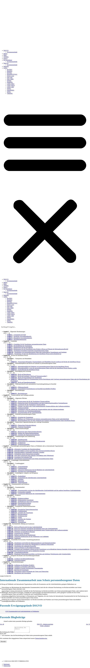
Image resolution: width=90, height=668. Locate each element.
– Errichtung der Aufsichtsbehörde (23, 471)
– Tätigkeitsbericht (19, 482)
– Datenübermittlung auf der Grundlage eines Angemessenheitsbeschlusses (31, 450)
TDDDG (6, 57)
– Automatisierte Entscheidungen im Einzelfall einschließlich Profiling (33, 389)
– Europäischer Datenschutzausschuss (24, 509)
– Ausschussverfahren (16, 560)
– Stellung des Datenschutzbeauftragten (25, 433)
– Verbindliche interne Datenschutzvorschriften (23, 454)
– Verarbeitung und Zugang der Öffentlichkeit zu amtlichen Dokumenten (30, 544)
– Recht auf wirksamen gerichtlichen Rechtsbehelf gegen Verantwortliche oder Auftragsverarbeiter (37, 530)
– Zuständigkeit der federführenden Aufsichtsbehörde (28, 477)
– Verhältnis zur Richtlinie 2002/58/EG (21, 566)
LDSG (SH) (10, 87)
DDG (5, 55)
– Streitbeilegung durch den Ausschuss (24, 501)
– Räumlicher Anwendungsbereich (19, 338)
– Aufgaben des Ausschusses (22, 512)
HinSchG (6, 66)
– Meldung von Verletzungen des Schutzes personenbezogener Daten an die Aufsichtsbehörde (40, 419)
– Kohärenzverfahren (20, 498)
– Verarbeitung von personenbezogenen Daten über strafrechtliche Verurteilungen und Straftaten (37, 352)
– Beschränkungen (19, 393)
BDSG (5, 53)
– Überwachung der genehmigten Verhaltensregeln (28, 441)
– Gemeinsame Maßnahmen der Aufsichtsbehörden (28, 493)
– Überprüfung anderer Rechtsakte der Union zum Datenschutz (27, 571)
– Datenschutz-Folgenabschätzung (23, 425)
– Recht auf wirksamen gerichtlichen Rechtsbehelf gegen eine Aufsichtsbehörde (32, 528)
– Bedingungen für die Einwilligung (20, 347)
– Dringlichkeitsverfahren (21, 503)
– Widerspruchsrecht (19, 387)
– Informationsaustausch (20, 505)
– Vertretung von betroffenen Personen (21, 532)
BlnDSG (9, 73)
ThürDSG (10, 93)
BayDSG (9, 69)
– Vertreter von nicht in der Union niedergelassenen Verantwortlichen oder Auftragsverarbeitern (40, 406)
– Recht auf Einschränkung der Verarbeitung (26, 377)
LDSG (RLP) (11, 85)
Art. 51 (88, 624)
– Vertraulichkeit (18, 522)
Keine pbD (3, 633)
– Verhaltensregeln (19, 439)
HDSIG (9, 80)
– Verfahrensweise (19, 516)
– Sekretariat (17, 520)
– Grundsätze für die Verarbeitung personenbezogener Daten (26, 344)
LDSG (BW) (10, 84)
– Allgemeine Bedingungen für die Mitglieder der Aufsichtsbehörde (32, 470)
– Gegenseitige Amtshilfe (21, 492)
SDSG (9, 92)
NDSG (9, 88)
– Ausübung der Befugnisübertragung (20, 559)
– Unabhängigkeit (19, 468)
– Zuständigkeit (18, 476)
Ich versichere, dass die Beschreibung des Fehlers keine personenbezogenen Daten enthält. (27, 635)
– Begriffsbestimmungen (16, 339)
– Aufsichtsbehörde (19, 466)
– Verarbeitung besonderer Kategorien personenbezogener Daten (28, 350)
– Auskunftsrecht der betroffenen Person (25, 369)
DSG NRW (10, 79)
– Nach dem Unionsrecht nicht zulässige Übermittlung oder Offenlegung (30, 455)
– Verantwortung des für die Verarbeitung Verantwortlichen (30, 401)
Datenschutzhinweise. (41, 638)
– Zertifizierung (18, 443)
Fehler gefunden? (45, 626)
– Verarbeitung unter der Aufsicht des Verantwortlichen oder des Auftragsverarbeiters (37, 409)
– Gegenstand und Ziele (16, 335)
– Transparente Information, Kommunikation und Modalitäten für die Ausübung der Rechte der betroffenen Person (45, 362)
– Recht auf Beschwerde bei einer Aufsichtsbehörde (24, 527)
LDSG (5, 68)
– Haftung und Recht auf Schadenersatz (21, 535)
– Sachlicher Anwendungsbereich (19, 336)
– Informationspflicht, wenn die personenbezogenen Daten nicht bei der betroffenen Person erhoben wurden (44, 368)
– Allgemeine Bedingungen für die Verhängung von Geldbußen (28, 536)
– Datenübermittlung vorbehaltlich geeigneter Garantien (25, 452)
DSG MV (10, 77)
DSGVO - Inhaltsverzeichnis (45, 624)
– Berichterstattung (19, 514)
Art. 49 (2, 624)
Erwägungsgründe (12, 52)
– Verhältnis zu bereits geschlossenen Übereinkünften (25, 568)
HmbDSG (10, 82)
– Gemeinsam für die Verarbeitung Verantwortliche (28, 404)
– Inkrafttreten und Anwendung (19, 573)
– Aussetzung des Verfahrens (18, 533)
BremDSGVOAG (12, 74)
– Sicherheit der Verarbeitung (22, 417)
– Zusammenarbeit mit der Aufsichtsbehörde (26, 412)
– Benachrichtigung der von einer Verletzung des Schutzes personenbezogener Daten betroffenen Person (43, 420)
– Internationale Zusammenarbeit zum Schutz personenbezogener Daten (30, 458)
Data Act (6, 63)
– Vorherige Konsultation (21, 427)
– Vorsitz (16, 517)
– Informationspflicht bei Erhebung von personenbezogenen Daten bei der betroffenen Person (40, 366)
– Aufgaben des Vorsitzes (21, 519)
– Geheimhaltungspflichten (17, 552)
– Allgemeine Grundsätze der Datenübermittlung (23, 449)
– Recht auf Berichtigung (21, 374)
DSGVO (6, 50)
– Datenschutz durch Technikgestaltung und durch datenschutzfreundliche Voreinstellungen (39, 403)
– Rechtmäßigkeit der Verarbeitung (19, 346)
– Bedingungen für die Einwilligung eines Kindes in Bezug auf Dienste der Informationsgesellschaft (37, 349)
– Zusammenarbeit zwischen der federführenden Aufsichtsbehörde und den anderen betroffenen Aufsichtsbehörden (46, 490)
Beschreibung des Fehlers (7, 632)
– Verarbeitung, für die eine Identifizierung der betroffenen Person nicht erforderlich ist (34, 354)
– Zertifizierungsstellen (20, 444)
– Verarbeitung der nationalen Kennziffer (21, 546)
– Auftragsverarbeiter (20, 408)
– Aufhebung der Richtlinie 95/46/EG (20, 565)
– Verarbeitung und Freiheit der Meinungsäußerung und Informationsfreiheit (31, 543)
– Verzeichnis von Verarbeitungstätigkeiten (26, 411)
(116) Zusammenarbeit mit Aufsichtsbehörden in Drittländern (22, 611)
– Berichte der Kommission (18, 570)
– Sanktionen (14, 538)
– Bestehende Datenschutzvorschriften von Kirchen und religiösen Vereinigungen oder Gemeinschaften (39, 554)
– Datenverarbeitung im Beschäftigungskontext (23, 547)
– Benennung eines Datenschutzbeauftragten (26, 431)
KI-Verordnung (8, 60)
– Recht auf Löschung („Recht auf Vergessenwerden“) (29, 376)
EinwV (6, 58)
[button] (45, 186)
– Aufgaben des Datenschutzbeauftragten (25, 435)
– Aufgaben (17, 479)
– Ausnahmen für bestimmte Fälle (19, 457)
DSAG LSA (10, 76)
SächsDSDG (10, 90)
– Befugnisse (17, 481)
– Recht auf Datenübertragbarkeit (23, 382)
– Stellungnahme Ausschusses (22, 500)
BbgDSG (9, 71)
